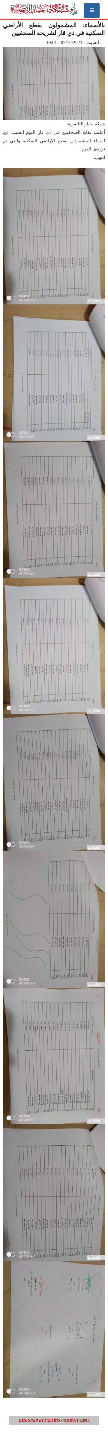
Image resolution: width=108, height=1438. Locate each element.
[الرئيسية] (43, 8)
